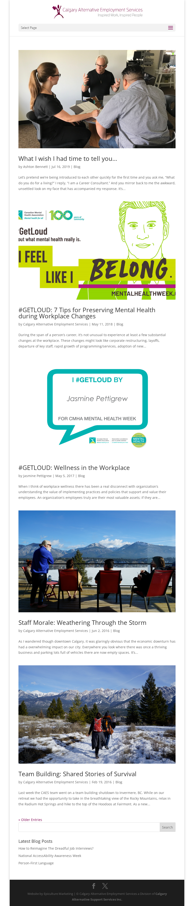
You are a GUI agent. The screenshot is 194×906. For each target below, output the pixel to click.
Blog (77, 166)
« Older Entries (30, 819)
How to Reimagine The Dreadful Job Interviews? (55, 848)
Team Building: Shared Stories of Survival (77, 774)
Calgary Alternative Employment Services (55, 324)
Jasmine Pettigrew (37, 475)
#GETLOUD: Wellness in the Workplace (74, 467)
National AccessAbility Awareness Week (49, 855)
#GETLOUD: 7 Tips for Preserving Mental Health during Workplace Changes (86, 313)
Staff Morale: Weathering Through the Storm (82, 622)
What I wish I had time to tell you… (67, 158)
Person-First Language (36, 863)
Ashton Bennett (35, 166)
